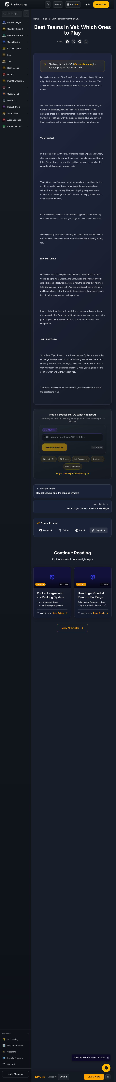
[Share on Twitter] (73, 41)
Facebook (47, 530)
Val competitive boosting (72, 473)
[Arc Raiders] (28, 113)
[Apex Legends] (28, 120)
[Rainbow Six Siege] (28, 35)
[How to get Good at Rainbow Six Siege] (93, 592)
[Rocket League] (28, 22)
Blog (45, 19)
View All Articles (70, 628)
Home (36, 19)
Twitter (66, 530)
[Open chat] (106, 1068)
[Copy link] (86, 41)
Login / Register (15, 1074)
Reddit (82, 530)
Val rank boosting (83, 64)
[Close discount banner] (107, 1076)
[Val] (28, 87)
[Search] (48, 4)
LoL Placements (80, 459)
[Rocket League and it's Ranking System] (52, 592)
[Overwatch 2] (28, 94)
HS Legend (97, 459)
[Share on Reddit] (79, 41)
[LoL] (28, 55)
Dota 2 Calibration (72, 466)
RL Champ (64, 459)
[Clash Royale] (28, 42)
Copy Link (100, 530)
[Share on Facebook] (67, 41)
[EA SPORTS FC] (28, 126)
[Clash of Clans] (28, 48)
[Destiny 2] (28, 100)
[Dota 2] (28, 74)
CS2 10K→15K (48, 459)
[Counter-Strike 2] (28, 29)
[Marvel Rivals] (28, 107)
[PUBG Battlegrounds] (28, 81)
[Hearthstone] (28, 68)
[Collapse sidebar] (26, 13)
